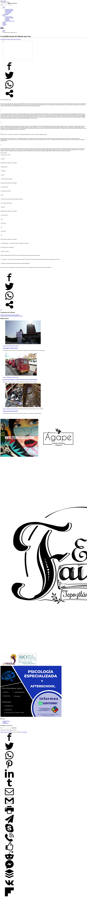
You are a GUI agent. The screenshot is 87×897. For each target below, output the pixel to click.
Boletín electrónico (6, 721)
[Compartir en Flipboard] (9, 895)
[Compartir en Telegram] (9, 823)
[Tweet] (9, 79)
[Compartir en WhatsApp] (9, 88)
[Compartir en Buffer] (9, 877)
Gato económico (8, 12)
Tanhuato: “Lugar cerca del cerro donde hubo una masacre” (11, 315)
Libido (4, 23)
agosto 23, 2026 (6, 377)
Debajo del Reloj (8, 11)
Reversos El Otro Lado (16, 39)
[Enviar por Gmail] (9, 804)
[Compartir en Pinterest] (9, 768)
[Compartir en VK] (9, 886)
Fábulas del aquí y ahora (9, 20)
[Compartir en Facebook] (9, 70)
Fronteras (4, 24)
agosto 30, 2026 (6, 345)
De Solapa (7, 18)
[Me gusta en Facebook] (9, 850)
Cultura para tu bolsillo (9, 17)
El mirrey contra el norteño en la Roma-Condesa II (9, 314)
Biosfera (4, 22)
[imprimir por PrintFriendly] (9, 814)
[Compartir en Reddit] (9, 859)
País (3, 8)
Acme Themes (24, 732)
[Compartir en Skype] (9, 832)
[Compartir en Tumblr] (9, 786)
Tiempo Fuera (5, 14)
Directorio (5, 722)
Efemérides (7, 19)
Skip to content (3, 0)
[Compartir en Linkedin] (9, 777)
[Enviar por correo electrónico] (9, 795)
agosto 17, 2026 (6, 408)
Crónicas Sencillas (8, 16)
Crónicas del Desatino (9, 10)
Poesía (4, 25)
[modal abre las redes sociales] (9, 97)
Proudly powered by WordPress (6, 732)
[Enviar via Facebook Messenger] (9, 868)
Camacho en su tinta (9, 9)
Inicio (4, 7)
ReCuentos (7, 13)
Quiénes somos (6, 723)
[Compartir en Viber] (9, 841)
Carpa (4, 15)
